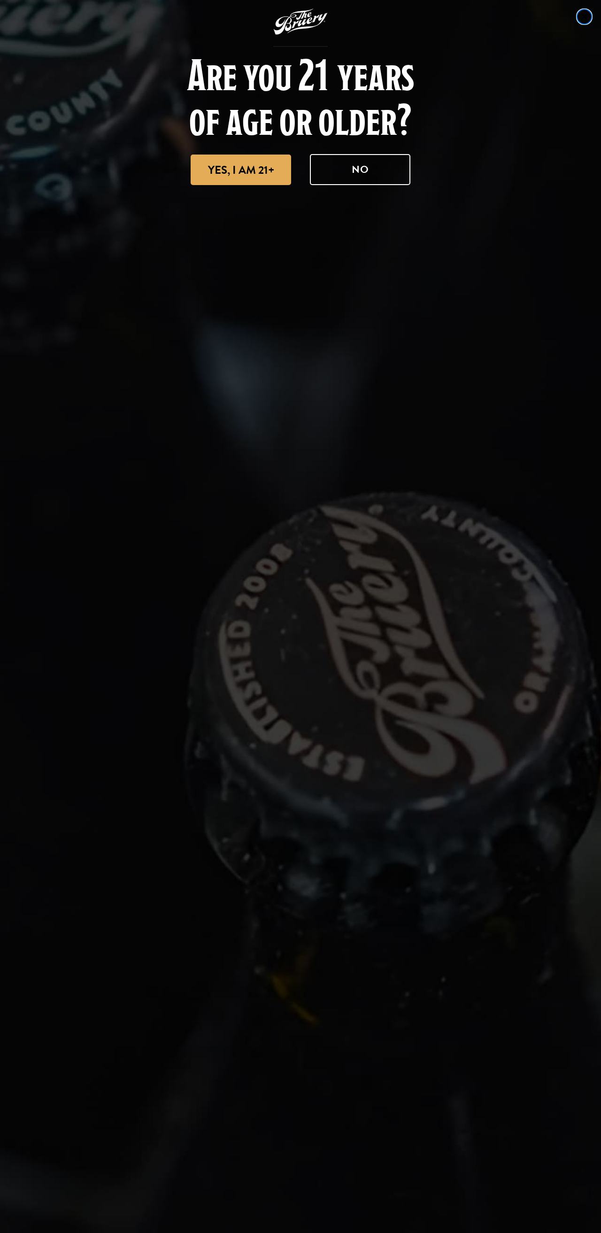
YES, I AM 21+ (241, 170)
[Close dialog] (584, 16)
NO (360, 169)
